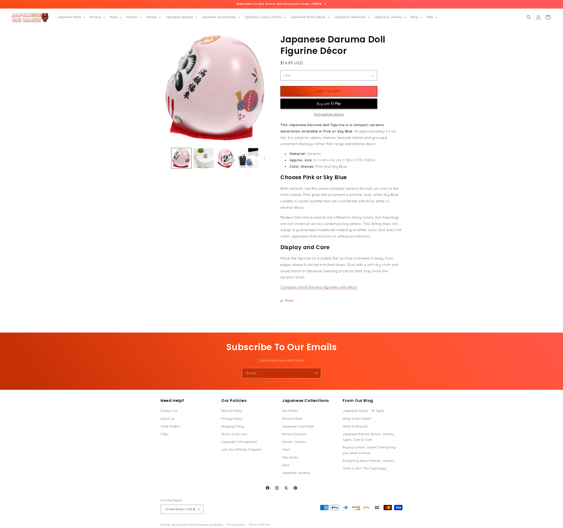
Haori (286, 449)
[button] (71, 17)
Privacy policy (236, 524)
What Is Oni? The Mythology (365, 468)
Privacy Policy (231, 419)
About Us (168, 419)
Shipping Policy (232, 426)
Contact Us (169, 411)
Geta (285, 465)
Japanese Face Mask (298, 426)
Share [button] (289, 300)
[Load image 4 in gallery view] (226, 158)
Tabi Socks (290, 457)
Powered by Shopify (210, 524)
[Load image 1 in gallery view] (181, 158)
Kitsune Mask (292, 419)
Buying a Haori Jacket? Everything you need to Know (369, 450)
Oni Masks (290, 411)
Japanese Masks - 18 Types (364, 411)
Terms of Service (234, 434)
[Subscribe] (316, 373)
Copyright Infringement (239, 442)
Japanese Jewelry (296, 473)
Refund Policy (231, 411)
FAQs (165, 434)
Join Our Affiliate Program (241, 449)
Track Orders (170, 426)
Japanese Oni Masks (184, 524)
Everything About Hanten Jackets (368, 461)
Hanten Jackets (294, 442)
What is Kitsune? (356, 426)
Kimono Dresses (294, 434)
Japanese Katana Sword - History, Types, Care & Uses (369, 437)
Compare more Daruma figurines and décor (318, 287)
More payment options (329, 114)
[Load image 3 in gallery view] (204, 158)
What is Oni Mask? (357, 419)
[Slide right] (264, 158)
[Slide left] (165, 158)
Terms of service (259, 524)
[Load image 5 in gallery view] (248, 158)
